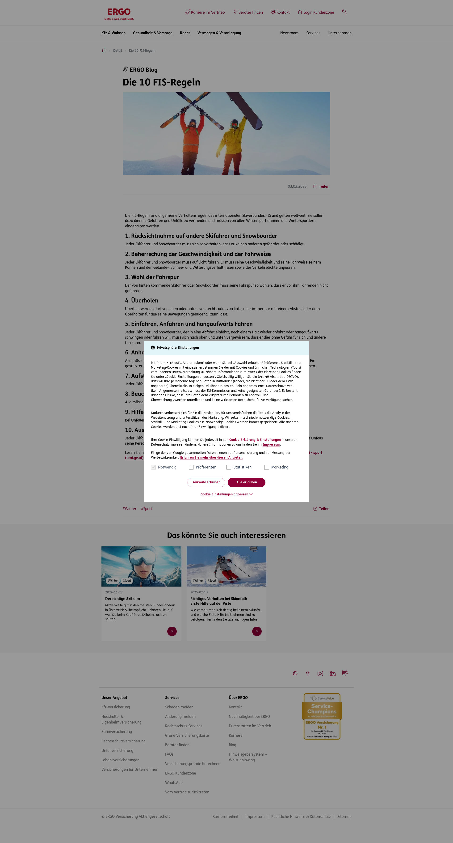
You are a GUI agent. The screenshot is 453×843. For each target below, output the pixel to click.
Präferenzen (206, 468)
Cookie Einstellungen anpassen (224, 495)
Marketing (279, 468)
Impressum (271, 445)
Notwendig (167, 468)
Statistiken (243, 468)
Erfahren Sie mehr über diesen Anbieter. (211, 458)
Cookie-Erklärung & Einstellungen (255, 440)
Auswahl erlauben (206, 482)
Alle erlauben (246, 482)
